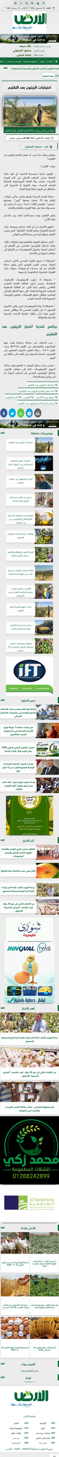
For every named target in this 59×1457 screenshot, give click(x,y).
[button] (4, 38)
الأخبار (49, 61)
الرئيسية (43, 1423)
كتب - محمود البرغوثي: (36, 146)
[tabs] (15, 3)
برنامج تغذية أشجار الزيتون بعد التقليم (36, 403)
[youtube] (38, 3)
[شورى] (29, 929)
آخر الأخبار (28, 840)
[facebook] (43, 3)
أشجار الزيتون (12, 397)
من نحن (16, 1438)
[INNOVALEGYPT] (29, 972)
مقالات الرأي (16, 1433)
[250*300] (32, 676)
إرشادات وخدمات (13, 61)
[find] (26, 3)
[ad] (29, 424)
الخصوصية (16, 1442)
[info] (21, 3)
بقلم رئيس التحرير (43, 1438)
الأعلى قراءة (28, 1227)
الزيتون (27, 397)
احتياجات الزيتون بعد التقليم (41, 384)
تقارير (42, 61)
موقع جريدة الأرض (45, 397)
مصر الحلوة (48, 76)
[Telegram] (29, 412)
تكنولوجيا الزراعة (30, 61)
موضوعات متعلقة (42, 432)
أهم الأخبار (28, 1008)
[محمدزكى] (29, 1150)
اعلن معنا (43, 1442)
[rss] (32, 3)
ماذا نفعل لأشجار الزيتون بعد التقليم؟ (36, 391)
